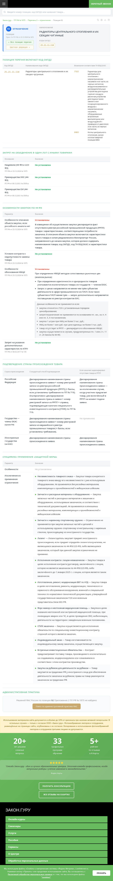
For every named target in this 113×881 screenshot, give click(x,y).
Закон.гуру (7, 20)
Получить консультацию (56, 786)
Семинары (14, 826)
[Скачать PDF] (105, 20)
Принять (101, 873)
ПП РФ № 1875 (19, 20)
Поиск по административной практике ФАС (56, 706)
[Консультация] (108, 20)
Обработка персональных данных (28, 860)
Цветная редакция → (20, 47)
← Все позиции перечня (19, 42)
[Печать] (101, 20)
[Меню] (4, 4)
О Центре (13, 853)
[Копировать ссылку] (97, 20)
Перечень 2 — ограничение (39, 20)
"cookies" (46, 877)
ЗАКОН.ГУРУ (18, 810)
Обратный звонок (101, 3)
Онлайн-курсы (16, 819)
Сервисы (13, 847)
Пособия (13, 840)
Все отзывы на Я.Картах (57, 794)
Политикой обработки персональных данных (30, 874)
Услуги (12, 833)
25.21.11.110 (47, 45)
